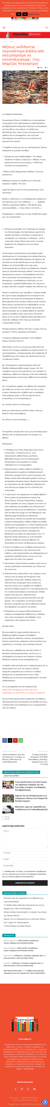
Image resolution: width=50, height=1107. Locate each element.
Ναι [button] (19, 14)
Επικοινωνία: (17, 1074)
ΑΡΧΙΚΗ (4, 42)
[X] (10, 740)
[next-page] (7, 818)
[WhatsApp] (20, 740)
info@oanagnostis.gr (30, 1074)
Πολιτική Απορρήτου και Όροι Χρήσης (25, 1100)
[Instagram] (22, 1089)
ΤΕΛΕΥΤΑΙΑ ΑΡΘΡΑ (11, 776)
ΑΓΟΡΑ (11, 42)
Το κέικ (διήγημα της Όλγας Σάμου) (17, 926)
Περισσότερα (28, 1069)
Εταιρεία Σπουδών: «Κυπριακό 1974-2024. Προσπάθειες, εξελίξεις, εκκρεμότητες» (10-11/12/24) (38, 759)
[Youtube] (34, 1089)
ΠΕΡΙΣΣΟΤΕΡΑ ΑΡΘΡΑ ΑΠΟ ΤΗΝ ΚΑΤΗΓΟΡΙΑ (21, 772)
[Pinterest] (15, 740)
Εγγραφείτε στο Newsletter (29, 1098)
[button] (4, 28)
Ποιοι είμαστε (14, 1098)
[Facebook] (4, 740)
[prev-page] (3, 818)
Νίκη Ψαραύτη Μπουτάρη (13, 971)
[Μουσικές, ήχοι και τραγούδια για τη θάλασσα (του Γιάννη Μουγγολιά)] (8, 809)
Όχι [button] (25, 14)
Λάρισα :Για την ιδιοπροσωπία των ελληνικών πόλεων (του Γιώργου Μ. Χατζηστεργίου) (31, 798)
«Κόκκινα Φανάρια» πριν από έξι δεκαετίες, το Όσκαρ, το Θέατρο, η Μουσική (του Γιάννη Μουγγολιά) (13, 758)
